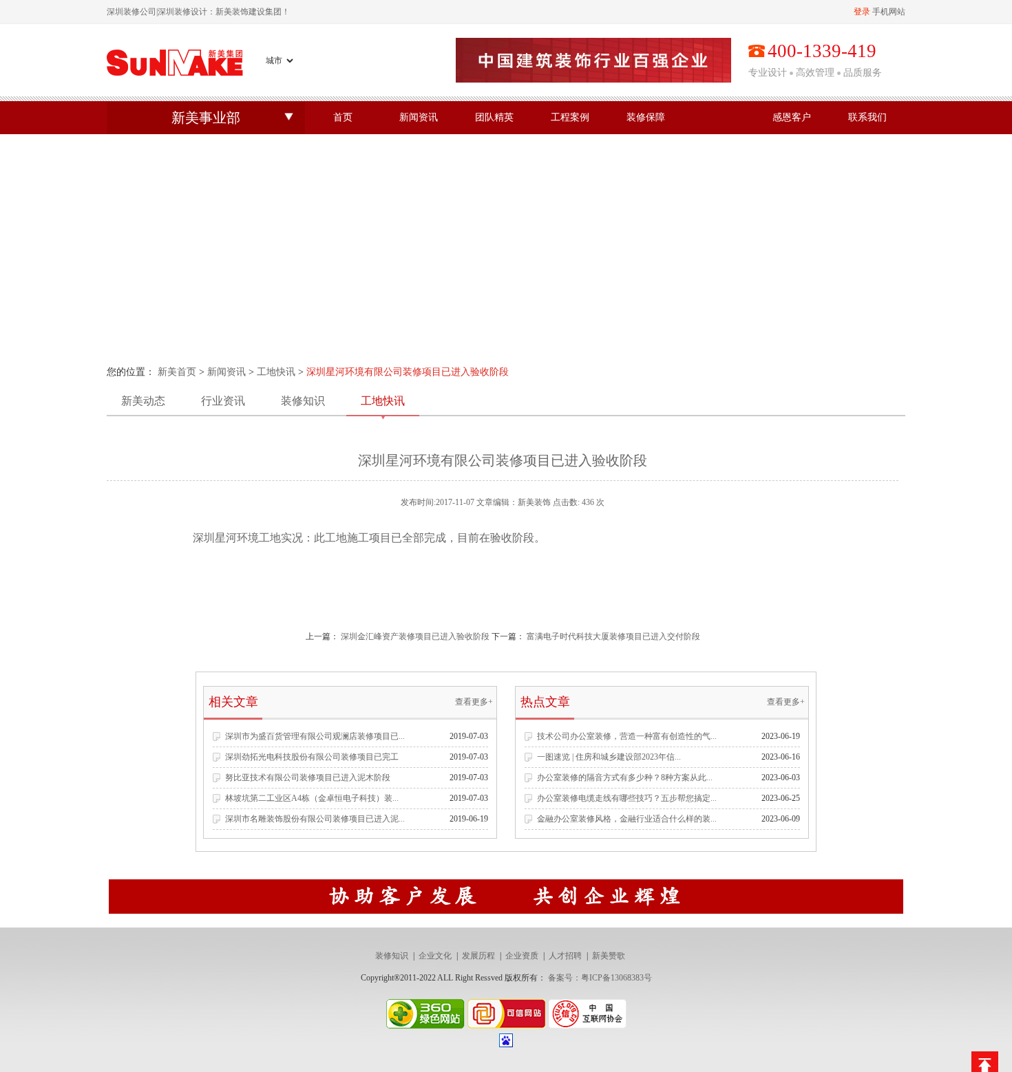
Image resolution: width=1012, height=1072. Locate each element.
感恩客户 (791, 117)
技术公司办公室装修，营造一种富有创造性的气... (627, 736)
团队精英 (494, 117)
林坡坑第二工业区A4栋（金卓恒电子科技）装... (312, 798)
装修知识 (303, 401)
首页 (342, 117)
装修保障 (645, 117)
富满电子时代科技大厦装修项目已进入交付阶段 (613, 636)
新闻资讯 (418, 117)
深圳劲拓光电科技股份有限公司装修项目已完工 (312, 757)
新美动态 (143, 401)
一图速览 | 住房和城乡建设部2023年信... (609, 757)
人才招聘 (565, 956)
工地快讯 (276, 372)
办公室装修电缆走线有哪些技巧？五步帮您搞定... (627, 798)
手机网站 (888, 12)
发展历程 (478, 956)
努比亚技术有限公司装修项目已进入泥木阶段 (307, 777)
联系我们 (867, 117)
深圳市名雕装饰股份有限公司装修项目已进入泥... (315, 819)
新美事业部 (205, 117)
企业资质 (521, 956)
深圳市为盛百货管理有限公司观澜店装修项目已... (315, 736)
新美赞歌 (608, 956)
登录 (862, 12)
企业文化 (435, 956)
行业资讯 (223, 401)
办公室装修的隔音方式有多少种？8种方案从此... (625, 777)
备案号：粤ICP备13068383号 (600, 978)
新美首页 (177, 372)
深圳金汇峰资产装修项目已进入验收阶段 (415, 636)
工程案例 (570, 117)
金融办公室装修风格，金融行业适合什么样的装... (627, 819)
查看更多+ (474, 702)
